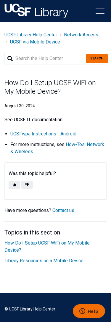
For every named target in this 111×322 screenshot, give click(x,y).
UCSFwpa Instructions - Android (43, 134)
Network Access (81, 35)
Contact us (63, 210)
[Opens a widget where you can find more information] (89, 311)
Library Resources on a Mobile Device (43, 260)
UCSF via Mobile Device (35, 42)
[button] (100, 10)
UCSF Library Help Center (30, 35)
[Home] (36, 11)
